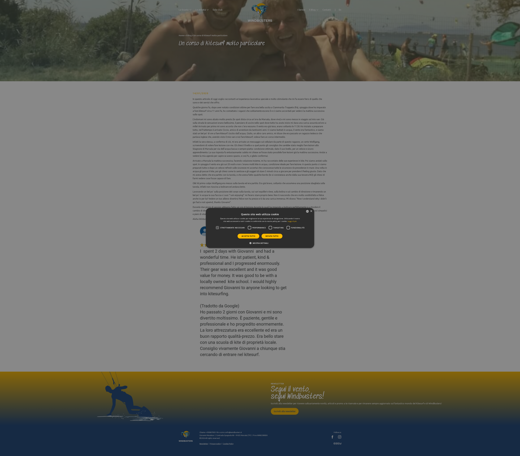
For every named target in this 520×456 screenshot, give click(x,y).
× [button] (311, 211)
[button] (259, 243)
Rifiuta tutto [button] (272, 236)
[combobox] (307, 211)
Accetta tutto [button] (248, 236)
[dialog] (260, 228)
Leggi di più (292, 221)
